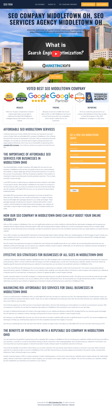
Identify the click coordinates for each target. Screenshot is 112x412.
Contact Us (52, 4)
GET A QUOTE (102, 4)
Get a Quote (56, 77)
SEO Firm (8, 4)
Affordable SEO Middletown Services (29, 129)
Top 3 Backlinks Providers (68, 4)
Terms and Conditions (45, 405)
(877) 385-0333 (88, 4)
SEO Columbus (40, 4)
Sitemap (71, 405)
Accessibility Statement (60, 405)
